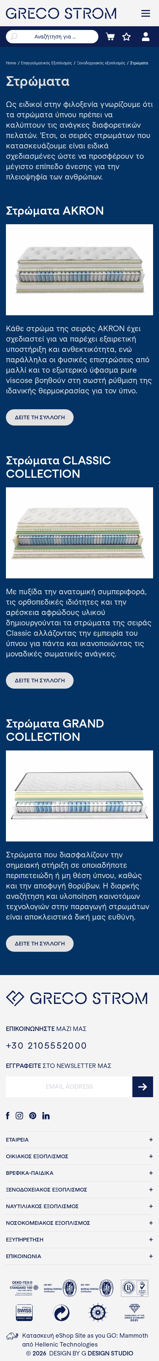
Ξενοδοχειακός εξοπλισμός (101, 63)
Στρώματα (139, 63)
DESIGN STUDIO (110, 1353)
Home (11, 63)
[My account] (145, 36)
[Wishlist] (126, 36)
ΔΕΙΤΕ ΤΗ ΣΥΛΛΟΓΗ (40, 417)
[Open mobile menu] (145, 13)
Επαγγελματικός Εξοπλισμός (46, 63)
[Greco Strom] (68, 13)
